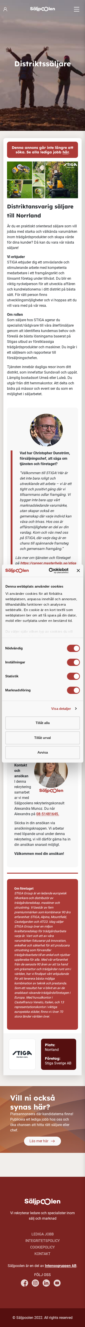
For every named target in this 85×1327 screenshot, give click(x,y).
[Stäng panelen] (78, 570)
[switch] (73, 662)
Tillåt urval (42, 738)
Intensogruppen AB (60, 1266)
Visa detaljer (61, 709)
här (65, 152)
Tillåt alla (43, 723)
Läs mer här (38, 1141)
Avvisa (42, 752)
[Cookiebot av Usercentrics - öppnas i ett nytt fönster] (50, 571)
